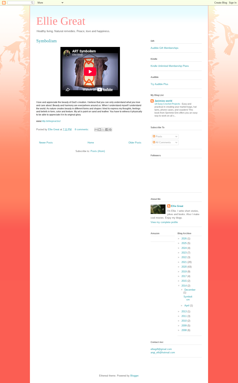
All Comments (163, 142)
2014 (184, 285)
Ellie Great (60, 21)
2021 (184, 262)
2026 (184, 238)
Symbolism (46, 40)
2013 (184, 311)
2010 (184, 320)
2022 (184, 257)
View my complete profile (164, 222)
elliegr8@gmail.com (161, 349)
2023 (184, 252)
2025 (184, 243)
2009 (184, 325)
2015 (184, 280)
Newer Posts (46, 142)
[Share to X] (103, 129)
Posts (158, 136)
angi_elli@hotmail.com (163, 352)
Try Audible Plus (159, 84)
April (187, 305)
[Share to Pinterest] (110, 129)
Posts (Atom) (98, 151)
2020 (184, 266)
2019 (184, 271)
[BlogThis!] (100, 129)
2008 (184, 330)
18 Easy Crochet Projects (168, 104)
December (189, 289)
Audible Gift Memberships (165, 48)
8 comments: (82, 129)
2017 (184, 276)
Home (91, 142)
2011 (184, 316)
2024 (184, 248)
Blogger (134, 375)
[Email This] (96, 129)
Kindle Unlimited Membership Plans (170, 66)
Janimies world (163, 100)
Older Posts (134, 142)
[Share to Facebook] (107, 129)
